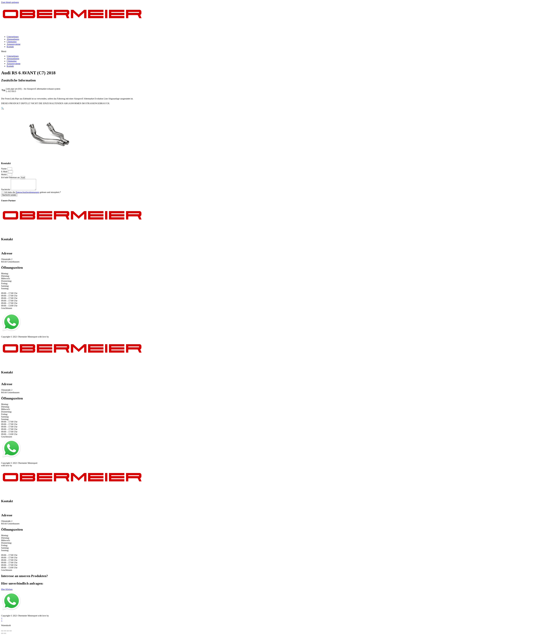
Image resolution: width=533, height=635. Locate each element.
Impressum (6, 334)
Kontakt (10, 46)
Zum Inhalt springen (10, 2)
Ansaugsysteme (13, 44)
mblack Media (55, 337)
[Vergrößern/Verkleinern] (10, 630)
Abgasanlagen (13, 39)
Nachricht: (6, 189)
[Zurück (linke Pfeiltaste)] (2, 633)
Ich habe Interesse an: (11, 177)
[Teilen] (5, 630)
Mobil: (4, 174)
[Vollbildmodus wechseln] (8, 630)
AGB (28, 334)
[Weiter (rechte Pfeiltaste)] (5, 633)
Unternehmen (13, 36)
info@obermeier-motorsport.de (14, 247)
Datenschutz (18, 334)
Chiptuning (12, 41)
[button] (266, 51)
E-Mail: (4, 171)
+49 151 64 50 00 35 (10, 245)
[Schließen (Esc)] (2, 630)
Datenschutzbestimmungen (27, 192)
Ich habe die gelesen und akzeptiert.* (32, 192)
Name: (4, 168)
